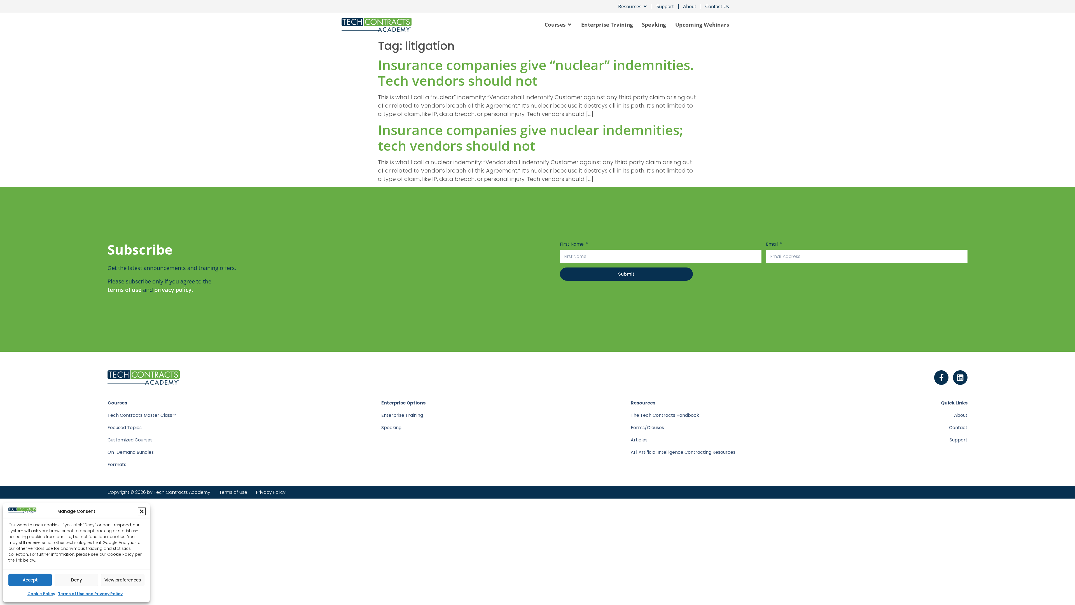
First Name (572, 244)
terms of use (125, 290)
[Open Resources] (645, 6)
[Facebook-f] (941, 377)
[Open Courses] (569, 25)
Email (772, 244)
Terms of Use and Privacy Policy (90, 594)
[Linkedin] (960, 377)
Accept (30, 580)
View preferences (122, 580)
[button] (141, 511)
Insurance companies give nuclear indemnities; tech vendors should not (530, 138)
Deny (76, 580)
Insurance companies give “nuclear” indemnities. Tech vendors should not (536, 73)
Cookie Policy (41, 594)
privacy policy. (173, 290)
